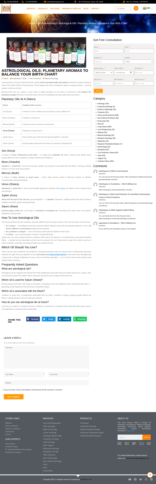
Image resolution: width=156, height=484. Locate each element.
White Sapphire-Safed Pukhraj (122, 210)
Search (146, 437)
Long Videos (102, 127)
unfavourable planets (57, 254)
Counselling (47, 471)
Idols (99, 124)
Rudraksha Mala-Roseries (90, 436)
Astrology (101, 103)
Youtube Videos (104, 161)
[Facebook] (135, 479)
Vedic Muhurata (49, 455)
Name (96, 47)
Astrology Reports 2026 (52, 436)
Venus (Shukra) (8, 131)
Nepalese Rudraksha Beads (108, 144)
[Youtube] (129, 479)
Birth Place (139, 68)
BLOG (86, 9)
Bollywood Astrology (51, 449)
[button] (33, 319)
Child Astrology (49, 442)
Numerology (102, 147)
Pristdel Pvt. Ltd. (86, 479)
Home (32, 23)
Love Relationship (104, 129)
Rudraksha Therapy (51, 452)
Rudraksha (102, 150)
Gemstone (84, 423)
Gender (127, 58)
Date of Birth (118, 68)
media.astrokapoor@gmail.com (137, 458)
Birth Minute (118, 79)
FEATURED (55, 9)
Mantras (101, 132)
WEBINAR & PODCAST (71, 9)
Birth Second (139, 79)
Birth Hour (97, 79)
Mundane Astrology (105, 138)
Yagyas (100, 158)
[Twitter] (140, 479)
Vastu (100, 155)
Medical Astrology (47, 23)
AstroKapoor (103, 171)
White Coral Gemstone (119, 171)
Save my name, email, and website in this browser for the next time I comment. (33, 390)
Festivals (101, 112)
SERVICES (31, 9)
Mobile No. (98, 58)
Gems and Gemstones (106, 115)
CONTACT (95, 9)
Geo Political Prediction (106, 118)
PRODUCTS (43, 9)
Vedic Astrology (49, 426)
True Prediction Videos (106, 152)
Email (126, 47)
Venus (62, 188)
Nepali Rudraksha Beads (90, 429)
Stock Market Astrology (52, 461)
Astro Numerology (50, 458)
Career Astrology (49, 433)
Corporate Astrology (105, 106)
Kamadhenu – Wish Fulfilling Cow (124, 184)
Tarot (45, 468)
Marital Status (99, 68)
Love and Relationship (52, 423)
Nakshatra (101, 141)
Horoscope (102, 121)
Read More (130, 431)
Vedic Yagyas (48, 445)
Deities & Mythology (105, 109)
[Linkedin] (151, 479)
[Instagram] (146, 479)
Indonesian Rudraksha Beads (92, 433)
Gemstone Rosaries (88, 426)
